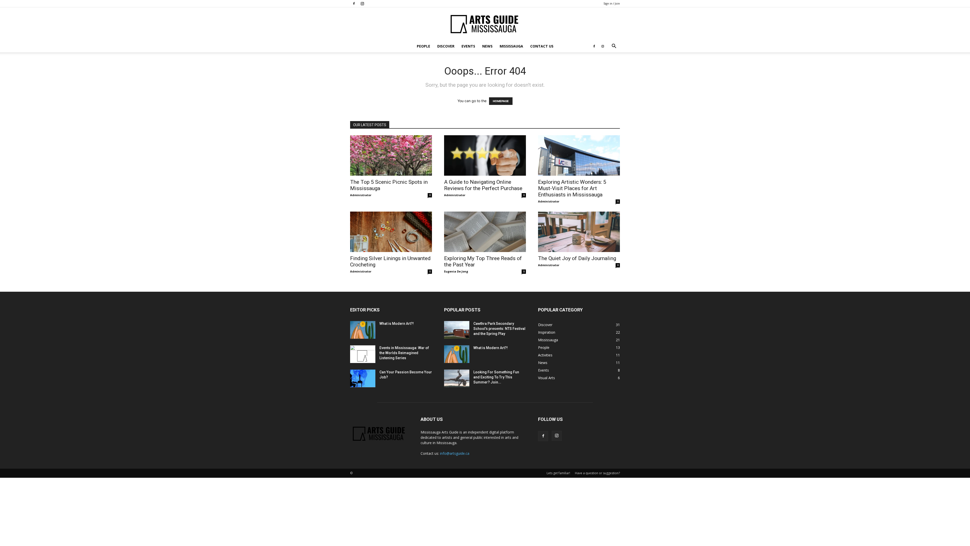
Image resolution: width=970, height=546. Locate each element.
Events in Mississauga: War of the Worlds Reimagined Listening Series (404, 353)
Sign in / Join (611, 3)
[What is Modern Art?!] (362, 330)
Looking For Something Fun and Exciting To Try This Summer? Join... (496, 377)
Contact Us (541, 46)
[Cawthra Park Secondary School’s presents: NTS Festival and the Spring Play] (456, 330)
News (487, 46)
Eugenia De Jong (456, 271)
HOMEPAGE (501, 101)
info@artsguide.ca (454, 453)
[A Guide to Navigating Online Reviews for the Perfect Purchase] (485, 155)
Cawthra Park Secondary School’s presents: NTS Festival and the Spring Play (499, 329)
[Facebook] (354, 3)
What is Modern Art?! (396, 324)
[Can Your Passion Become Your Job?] (362, 378)
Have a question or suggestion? (597, 473)
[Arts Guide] (485, 24)
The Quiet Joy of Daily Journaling (577, 258)
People (423, 46)
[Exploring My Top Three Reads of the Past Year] (485, 232)
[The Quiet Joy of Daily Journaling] (579, 232)
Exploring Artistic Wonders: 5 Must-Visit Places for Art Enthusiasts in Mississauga (572, 188)
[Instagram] (362, 3)
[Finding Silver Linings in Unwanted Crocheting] (391, 232)
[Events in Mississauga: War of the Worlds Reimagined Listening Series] (362, 354)
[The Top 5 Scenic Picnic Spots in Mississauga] (391, 155)
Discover (445, 46)
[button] (614, 46)
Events (468, 46)
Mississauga (511, 46)
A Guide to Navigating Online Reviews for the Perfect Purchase (483, 185)
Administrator (360, 195)
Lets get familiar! (558, 473)
